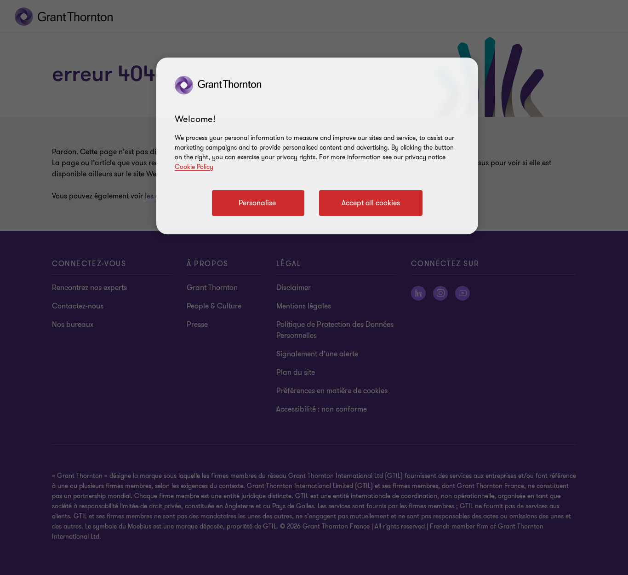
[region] (317, 146)
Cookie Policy (194, 167)
